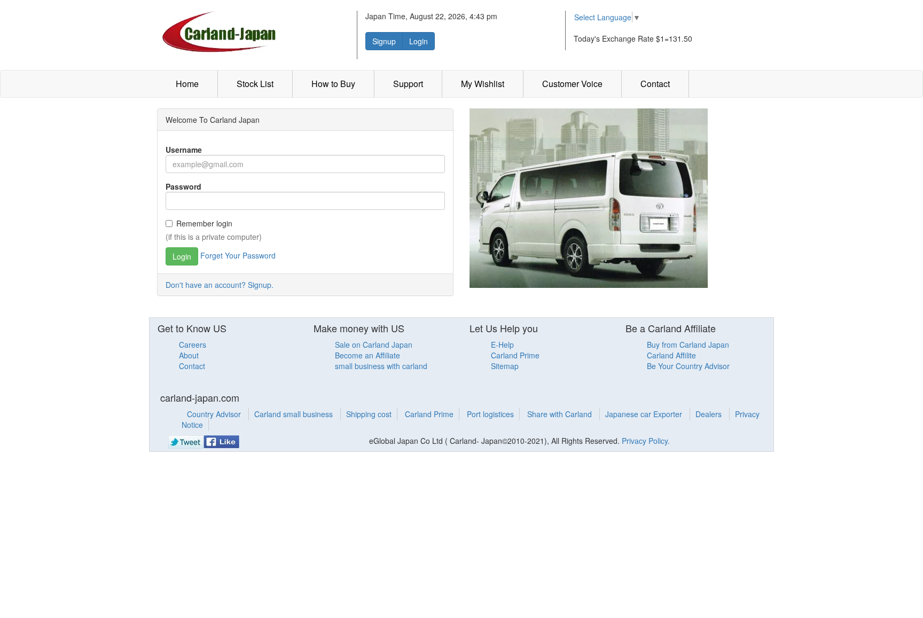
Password (183, 186)
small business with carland (381, 366)
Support (408, 83)
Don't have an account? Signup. (219, 284)
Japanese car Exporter (644, 414)
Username (184, 149)
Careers (192, 344)
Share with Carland (560, 414)
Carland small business (294, 414)
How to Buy (333, 83)
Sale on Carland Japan (373, 344)
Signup (384, 41)
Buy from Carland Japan (688, 344)
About (189, 355)
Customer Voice (572, 83)
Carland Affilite (671, 355)
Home (187, 83)
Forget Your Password (238, 255)
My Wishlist (482, 83)
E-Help (502, 344)
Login (418, 41)
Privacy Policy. (646, 440)
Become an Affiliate (367, 355)
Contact (655, 83)
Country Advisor (215, 414)
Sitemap (505, 366)
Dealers (709, 414)
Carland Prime (515, 355)
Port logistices (490, 414)
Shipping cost (369, 414)
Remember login (204, 223)
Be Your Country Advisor (688, 366)
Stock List (255, 83)
